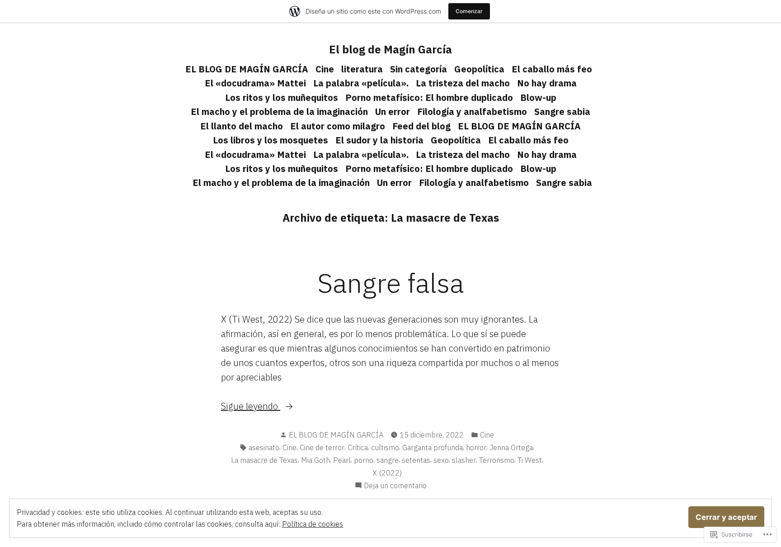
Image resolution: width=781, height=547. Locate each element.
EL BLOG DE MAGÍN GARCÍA (246, 69)
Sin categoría (418, 69)
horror (476, 447)
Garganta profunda (432, 447)
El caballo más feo (552, 69)
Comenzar (469, 11)
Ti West (530, 460)
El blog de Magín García (390, 49)
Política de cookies (312, 524)
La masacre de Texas (264, 460)
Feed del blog (421, 126)
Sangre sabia (562, 111)
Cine (324, 69)
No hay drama (547, 83)
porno (363, 460)
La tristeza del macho (463, 83)
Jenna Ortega (511, 447)
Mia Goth (315, 460)
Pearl (342, 460)
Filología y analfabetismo (472, 111)
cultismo (385, 447)
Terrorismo (496, 460)
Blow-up (538, 97)
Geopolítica (479, 69)
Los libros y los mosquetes (270, 140)
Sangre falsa (390, 282)
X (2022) (387, 473)
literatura (362, 69)
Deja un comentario (395, 486)
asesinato (264, 447)
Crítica (358, 447)
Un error (392, 111)
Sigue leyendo (250, 407)
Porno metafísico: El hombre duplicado (429, 97)
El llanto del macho (241, 126)
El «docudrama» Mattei (255, 83)
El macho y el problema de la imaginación (279, 111)
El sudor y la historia (379, 140)
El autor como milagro (337, 126)
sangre (387, 460)
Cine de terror (322, 447)
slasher (464, 460)
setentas (416, 460)
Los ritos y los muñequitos (281, 97)
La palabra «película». (361, 83)
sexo (441, 460)
